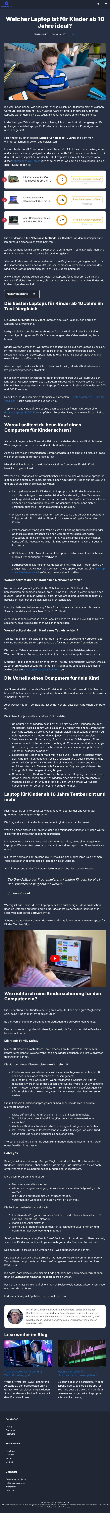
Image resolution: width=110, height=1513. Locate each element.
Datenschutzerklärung (16, 1479)
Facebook (10, 1451)
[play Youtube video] (55, 958)
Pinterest (10, 1454)
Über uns (10, 1490)
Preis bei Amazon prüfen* (87, 179)
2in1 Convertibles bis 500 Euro (41, 669)
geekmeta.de (63, 1502)
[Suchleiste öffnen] (98, 4)
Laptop (73, 34)
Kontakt (9, 1462)
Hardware (10, 1434)
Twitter (9, 1458)
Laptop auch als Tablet (26, 160)
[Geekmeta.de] (6, 4)
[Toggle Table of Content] (33, 294)
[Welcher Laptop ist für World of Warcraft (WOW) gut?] (28, 1365)
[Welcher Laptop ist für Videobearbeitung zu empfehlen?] (82, 1365)
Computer (10, 1430)
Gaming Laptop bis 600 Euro (21, 412)
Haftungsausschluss (15, 1483)
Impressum (11, 1486)
